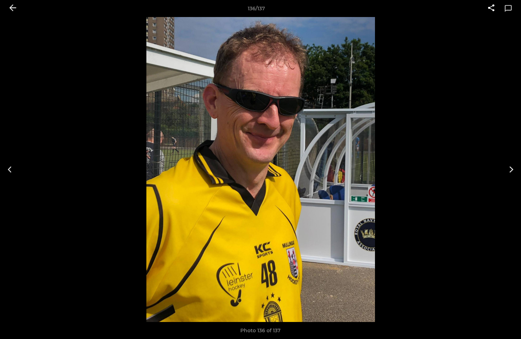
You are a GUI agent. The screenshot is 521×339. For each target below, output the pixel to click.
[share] (491, 8)
